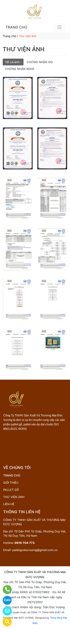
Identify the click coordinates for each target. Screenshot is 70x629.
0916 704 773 (25, 543)
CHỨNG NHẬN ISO (40, 62)
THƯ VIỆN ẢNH (13, 497)
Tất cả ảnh (12, 62)
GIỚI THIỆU (10, 482)
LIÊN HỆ (8, 504)
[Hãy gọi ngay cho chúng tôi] (5, 589)
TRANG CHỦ (16, 27)
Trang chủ (9, 36)
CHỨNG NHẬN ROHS (19, 69)
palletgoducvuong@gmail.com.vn (34, 550)
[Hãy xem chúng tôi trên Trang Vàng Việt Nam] (5, 622)
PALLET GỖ (11, 490)
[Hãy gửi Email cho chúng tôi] (5, 611)
